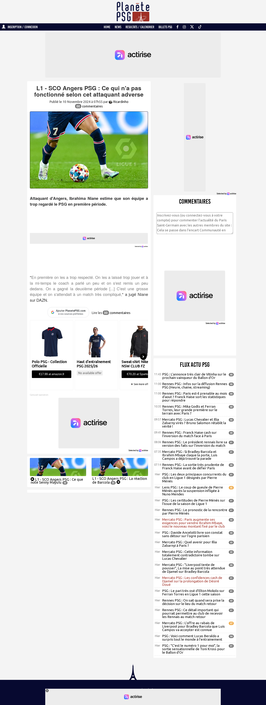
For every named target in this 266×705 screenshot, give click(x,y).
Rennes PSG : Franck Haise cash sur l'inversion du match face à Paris (189, 434)
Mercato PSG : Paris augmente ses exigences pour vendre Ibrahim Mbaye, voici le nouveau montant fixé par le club (193, 522)
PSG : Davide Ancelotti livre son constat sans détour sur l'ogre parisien (192, 534)
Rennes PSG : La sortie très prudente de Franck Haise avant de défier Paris (193, 466)
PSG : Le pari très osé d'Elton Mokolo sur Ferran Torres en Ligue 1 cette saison (193, 592)
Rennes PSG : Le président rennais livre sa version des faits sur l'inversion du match (194, 443)
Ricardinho (120, 101)
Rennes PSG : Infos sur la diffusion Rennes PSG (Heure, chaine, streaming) (194, 385)
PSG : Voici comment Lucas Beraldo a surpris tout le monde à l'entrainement (192, 637)
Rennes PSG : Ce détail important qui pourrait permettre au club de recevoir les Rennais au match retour (192, 613)
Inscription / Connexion (21, 27)
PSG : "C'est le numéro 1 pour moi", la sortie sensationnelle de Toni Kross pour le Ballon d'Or (193, 649)
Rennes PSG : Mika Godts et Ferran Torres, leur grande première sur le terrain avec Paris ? (189, 409)
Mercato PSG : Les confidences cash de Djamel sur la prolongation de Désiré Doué (192, 581)
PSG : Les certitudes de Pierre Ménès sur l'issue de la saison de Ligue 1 (193, 502)
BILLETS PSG (165, 27)
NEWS (118, 27)
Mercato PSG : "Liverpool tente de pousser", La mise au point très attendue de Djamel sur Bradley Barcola (193, 568)
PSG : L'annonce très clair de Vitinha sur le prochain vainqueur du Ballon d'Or (194, 376)
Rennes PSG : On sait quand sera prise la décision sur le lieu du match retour (193, 602)
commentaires (89, 106)
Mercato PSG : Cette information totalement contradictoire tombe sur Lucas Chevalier (190, 555)
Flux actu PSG (195, 364)
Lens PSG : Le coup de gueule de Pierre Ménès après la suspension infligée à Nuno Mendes (192, 490)
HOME (107, 27)
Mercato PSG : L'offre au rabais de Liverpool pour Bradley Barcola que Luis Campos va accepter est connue (193, 626)
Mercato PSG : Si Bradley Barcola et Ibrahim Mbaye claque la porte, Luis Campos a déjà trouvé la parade (189, 455)
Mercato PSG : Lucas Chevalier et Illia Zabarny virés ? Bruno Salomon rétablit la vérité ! (194, 422)
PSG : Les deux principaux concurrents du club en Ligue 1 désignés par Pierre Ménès (194, 477)
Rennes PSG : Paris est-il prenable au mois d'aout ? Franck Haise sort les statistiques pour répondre (194, 396)
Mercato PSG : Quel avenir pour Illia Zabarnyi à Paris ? (189, 543)
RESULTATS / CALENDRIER (140, 27)
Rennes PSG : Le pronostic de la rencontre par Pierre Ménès (194, 511)
